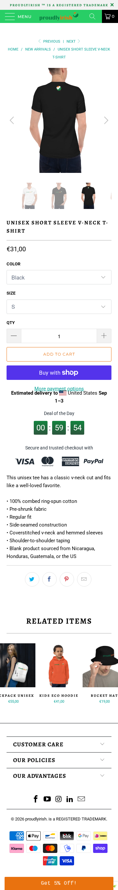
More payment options (59, 389)
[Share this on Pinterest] (67, 579)
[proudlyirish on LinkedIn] (70, 800)
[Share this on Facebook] (49, 579)
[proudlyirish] (59, 16)
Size (11, 293)
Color (13, 263)
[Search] (95, 16)
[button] (59, 883)
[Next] (105, 120)
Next (72, 41)
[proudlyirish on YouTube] (47, 800)
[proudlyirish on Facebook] (36, 800)
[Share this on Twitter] (32, 579)
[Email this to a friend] (84, 579)
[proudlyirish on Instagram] (59, 800)
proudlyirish (36, 819)
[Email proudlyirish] (82, 800)
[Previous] (12, 120)
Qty (11, 322)
